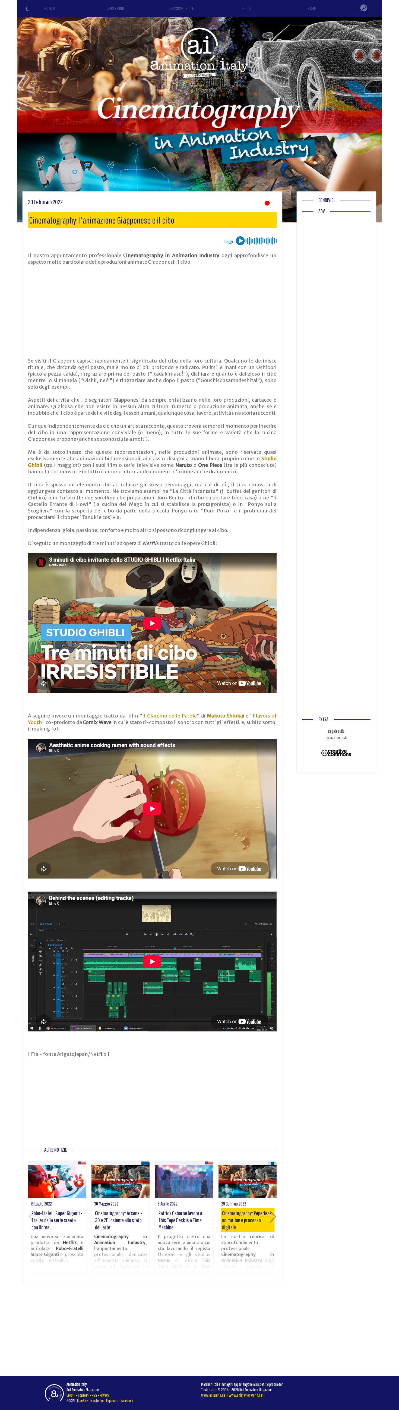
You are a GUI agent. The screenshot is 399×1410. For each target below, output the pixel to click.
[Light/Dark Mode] (28, 9)
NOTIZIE (50, 8)
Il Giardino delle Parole (169, 716)
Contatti (83, 1395)
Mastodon (97, 1400)
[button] (273, 1217)
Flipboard (112, 1400)
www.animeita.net (214, 1395)
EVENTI (313, 8)
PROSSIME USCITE (181, 8)
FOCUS (246, 8)
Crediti (70, 1395)
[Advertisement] (152, 311)
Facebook (127, 1400)
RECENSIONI (115, 8)
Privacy (104, 1395)
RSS (94, 1395)
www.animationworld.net (246, 1395)
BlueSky (82, 1400)
